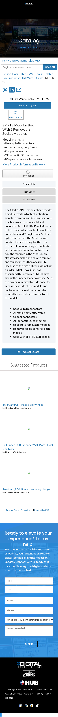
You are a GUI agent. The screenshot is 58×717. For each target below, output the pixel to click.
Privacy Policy (26, 510)
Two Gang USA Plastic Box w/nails (22, 404)
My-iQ (36, 60)
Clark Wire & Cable (31, 78)
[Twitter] (37, 705)
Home (23, 47)
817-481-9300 (36, 694)
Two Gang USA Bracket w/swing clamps (26, 489)
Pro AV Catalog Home (14, 60)
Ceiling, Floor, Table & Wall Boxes (22, 74)
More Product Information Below (22, 164)
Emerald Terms (12, 510)
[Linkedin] (21, 705)
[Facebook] (31, 705)
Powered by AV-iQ (41, 510)
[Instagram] (26, 705)
